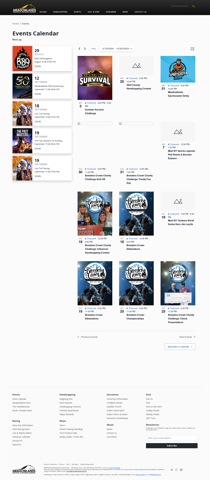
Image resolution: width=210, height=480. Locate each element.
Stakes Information (115, 410)
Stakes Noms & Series (117, 414)
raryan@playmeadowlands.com (76, 471)
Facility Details (152, 410)
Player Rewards (67, 414)
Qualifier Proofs (114, 406)
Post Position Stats (68, 433)
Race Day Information (22, 425)
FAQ (67, 464)
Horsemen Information (117, 399)
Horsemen (111, 12)
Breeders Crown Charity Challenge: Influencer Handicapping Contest (98, 249)
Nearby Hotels (152, 414)
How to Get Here (154, 406)
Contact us (141, 12)
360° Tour (150, 418)
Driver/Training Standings (71, 429)
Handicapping (60, 12)
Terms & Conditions (50, 464)
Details (38, 66)
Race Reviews (66, 402)
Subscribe (172, 445)
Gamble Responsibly (87, 464)
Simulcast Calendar (21, 436)
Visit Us (149, 399)
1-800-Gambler (140, 475)
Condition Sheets (114, 402)
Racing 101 (17, 440)
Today (93, 48)
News (125, 12)
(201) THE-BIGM (114, 468)
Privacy (61, 464)
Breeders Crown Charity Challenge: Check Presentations (181, 318)
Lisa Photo (112, 436)
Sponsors (16, 444)
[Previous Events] (79, 48)
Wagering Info (66, 399)
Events (77, 12)
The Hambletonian (21, 406)
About (109, 429)
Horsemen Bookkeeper (117, 418)
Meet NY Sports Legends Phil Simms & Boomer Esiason (181, 154)
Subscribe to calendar (178, 346)
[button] (193, 6)
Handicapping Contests (70, 406)
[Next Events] (85, 48)
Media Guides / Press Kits (71, 436)
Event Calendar (19, 399)
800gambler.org (155, 475)
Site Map (75, 464)
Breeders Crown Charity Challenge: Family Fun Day (140, 179)
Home (15, 23)
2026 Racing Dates (21, 429)
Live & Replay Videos (22, 433)
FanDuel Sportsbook (69, 410)
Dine (148, 402)
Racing (43, 12)
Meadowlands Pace (21, 402)
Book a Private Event (22, 410)
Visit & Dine (93, 12)
